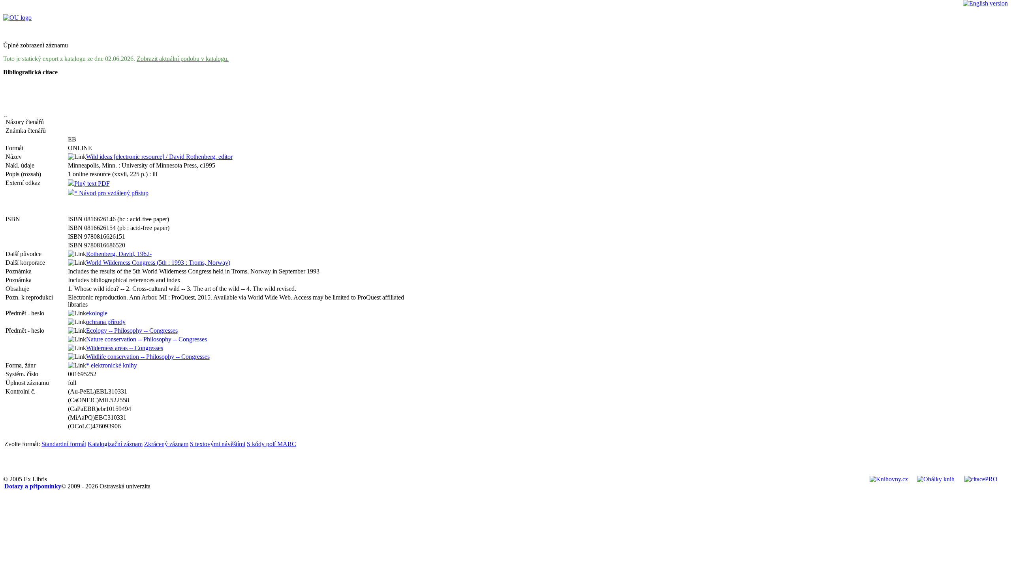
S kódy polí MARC (271, 444)
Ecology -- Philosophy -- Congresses (132, 330)
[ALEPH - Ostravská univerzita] (17, 17)
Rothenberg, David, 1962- (119, 254)
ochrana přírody (106, 321)
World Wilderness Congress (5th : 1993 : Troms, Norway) (158, 262)
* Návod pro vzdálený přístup (111, 193)
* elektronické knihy (111, 365)
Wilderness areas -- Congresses (124, 348)
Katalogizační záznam (115, 444)
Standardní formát (63, 444)
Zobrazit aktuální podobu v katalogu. (183, 58)
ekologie (96, 313)
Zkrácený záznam (166, 444)
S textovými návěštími (217, 444)
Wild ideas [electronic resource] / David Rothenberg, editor (159, 156)
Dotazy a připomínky (32, 486)
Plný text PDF (92, 183)
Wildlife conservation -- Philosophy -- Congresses (148, 356)
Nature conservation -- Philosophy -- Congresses (146, 339)
